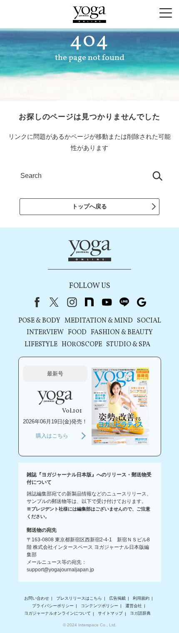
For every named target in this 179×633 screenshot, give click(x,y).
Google (141, 302)
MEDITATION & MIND (99, 320)
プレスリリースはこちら (79, 598)
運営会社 (133, 605)
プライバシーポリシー (53, 605)
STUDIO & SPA (128, 344)
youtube (106, 302)
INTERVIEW (45, 332)
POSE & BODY (39, 320)
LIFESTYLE (41, 344)
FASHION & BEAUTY (122, 332)
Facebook (35, 302)
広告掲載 (117, 598)
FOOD (77, 332)
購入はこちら (52, 436)
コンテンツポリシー (99, 605)
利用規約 (141, 598)
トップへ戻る (89, 206)
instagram (71, 302)
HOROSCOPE (82, 344)
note (89, 302)
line (124, 302)
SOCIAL (149, 320)
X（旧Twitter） (54, 302)
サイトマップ (110, 613)
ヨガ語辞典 (140, 613)
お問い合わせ (36, 598)
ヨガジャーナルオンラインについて (57, 613)
